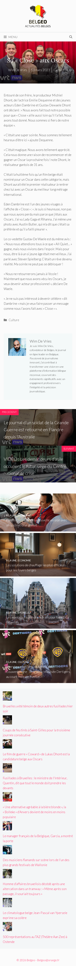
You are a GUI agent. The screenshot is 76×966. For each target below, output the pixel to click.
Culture (14, 320)
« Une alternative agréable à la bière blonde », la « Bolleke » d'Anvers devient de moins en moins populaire (34, 812)
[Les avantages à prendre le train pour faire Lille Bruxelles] (38, 626)
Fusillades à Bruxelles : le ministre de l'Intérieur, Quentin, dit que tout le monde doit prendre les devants (35, 783)
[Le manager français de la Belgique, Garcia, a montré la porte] (7, 828)
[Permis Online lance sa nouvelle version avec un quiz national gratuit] (38, 529)
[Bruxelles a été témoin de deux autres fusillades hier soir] (7, 698)
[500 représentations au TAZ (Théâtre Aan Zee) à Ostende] (7, 928)
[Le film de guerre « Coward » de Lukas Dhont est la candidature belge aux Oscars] (7, 746)
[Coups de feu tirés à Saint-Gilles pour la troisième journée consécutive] (7, 722)
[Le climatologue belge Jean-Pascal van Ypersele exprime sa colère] (7, 905)
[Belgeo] (38, 16)
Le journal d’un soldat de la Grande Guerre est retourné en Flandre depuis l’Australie (36, 429)
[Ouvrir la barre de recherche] (71, 36)
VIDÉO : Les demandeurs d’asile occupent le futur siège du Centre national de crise (35, 466)
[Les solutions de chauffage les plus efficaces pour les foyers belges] (38, 574)
